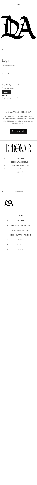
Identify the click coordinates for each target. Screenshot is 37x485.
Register (5, 95)
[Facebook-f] (28, 180)
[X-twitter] (15, 180)
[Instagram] (8, 180)
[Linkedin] (21, 180)
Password (5, 74)
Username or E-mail (8, 65)
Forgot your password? (10, 98)
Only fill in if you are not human (12, 85)
